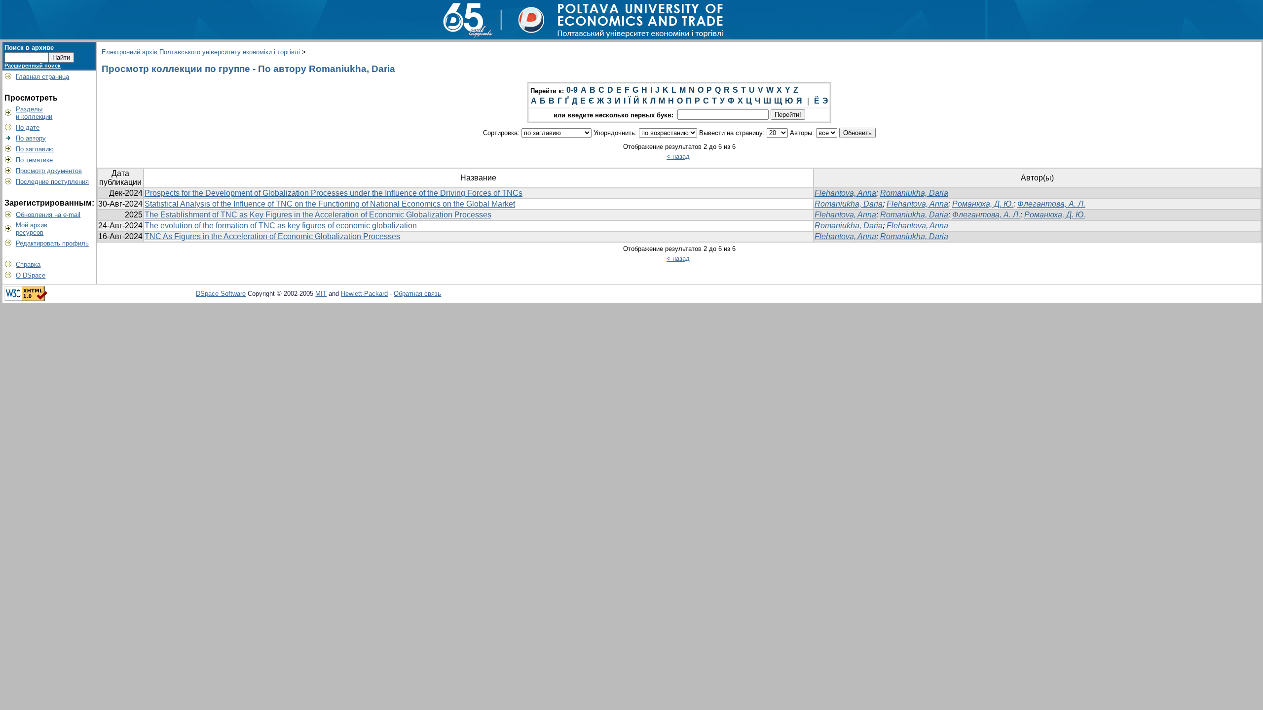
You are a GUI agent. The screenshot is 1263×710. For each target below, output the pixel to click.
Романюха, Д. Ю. (982, 204)
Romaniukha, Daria (914, 193)
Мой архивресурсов (31, 228)
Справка (28, 264)
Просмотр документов (49, 171)
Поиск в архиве (29, 47)
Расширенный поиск (32, 66)
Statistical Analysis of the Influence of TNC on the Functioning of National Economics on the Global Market (330, 204)
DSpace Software (221, 293)
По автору (31, 138)
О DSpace (30, 275)
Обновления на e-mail (48, 214)
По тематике (34, 160)
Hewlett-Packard (364, 293)
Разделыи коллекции (34, 113)
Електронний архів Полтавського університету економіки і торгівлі (201, 52)
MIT (321, 293)
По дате (27, 127)
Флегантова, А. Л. (1051, 204)
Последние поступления (52, 181)
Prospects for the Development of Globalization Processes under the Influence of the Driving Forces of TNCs (333, 193)
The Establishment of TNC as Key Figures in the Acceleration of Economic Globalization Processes (318, 215)
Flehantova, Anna (845, 193)
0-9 (572, 90)
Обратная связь (417, 293)
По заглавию (35, 149)
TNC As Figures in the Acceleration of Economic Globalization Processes (272, 236)
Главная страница (42, 76)
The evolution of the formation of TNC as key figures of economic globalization (281, 225)
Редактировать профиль (52, 243)
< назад (678, 156)
